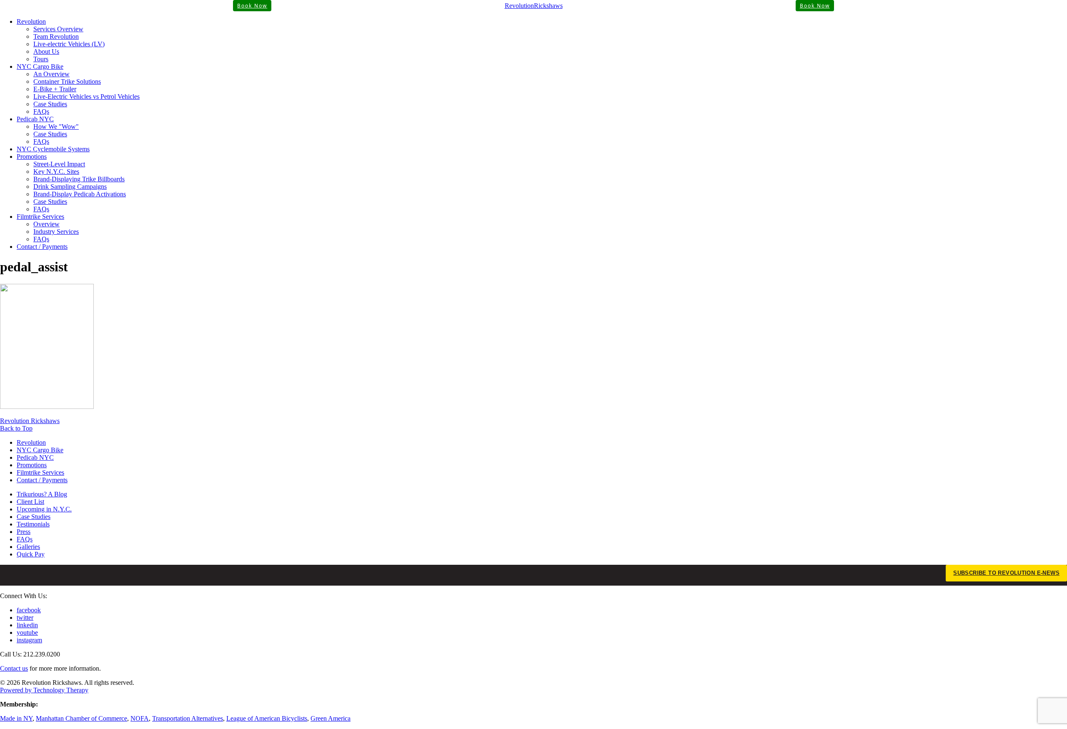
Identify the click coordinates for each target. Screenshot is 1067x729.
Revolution (31, 21)
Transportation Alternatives (187, 718)
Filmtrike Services (40, 216)
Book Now (252, 5)
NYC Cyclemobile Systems (53, 149)
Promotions (32, 156)
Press (23, 531)
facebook (29, 610)
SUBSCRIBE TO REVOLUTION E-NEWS (1006, 573)
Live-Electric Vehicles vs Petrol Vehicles (86, 96)
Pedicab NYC (35, 119)
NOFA (139, 718)
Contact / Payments (42, 246)
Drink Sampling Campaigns (70, 186)
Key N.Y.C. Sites (56, 171)
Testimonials (33, 524)
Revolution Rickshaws (30, 420)
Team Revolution (56, 36)
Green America (331, 718)
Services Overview (58, 29)
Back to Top (16, 428)
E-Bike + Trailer (54, 89)
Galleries (28, 546)
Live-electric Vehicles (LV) (69, 44)
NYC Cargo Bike (40, 66)
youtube (27, 632)
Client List (30, 501)
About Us (46, 51)
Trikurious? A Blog (42, 494)
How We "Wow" (56, 126)
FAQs (41, 111)
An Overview (51, 74)
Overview (46, 224)
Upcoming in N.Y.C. (44, 509)
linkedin (27, 625)
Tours (40, 59)
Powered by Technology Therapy (44, 690)
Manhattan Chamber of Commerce (81, 718)
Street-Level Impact (59, 164)
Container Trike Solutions (67, 81)
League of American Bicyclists (266, 718)
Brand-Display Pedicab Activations (79, 194)
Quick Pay (31, 554)
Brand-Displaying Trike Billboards (79, 179)
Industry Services (56, 231)
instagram (29, 640)
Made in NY (16, 718)
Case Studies (50, 104)
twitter (25, 617)
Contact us (14, 668)
